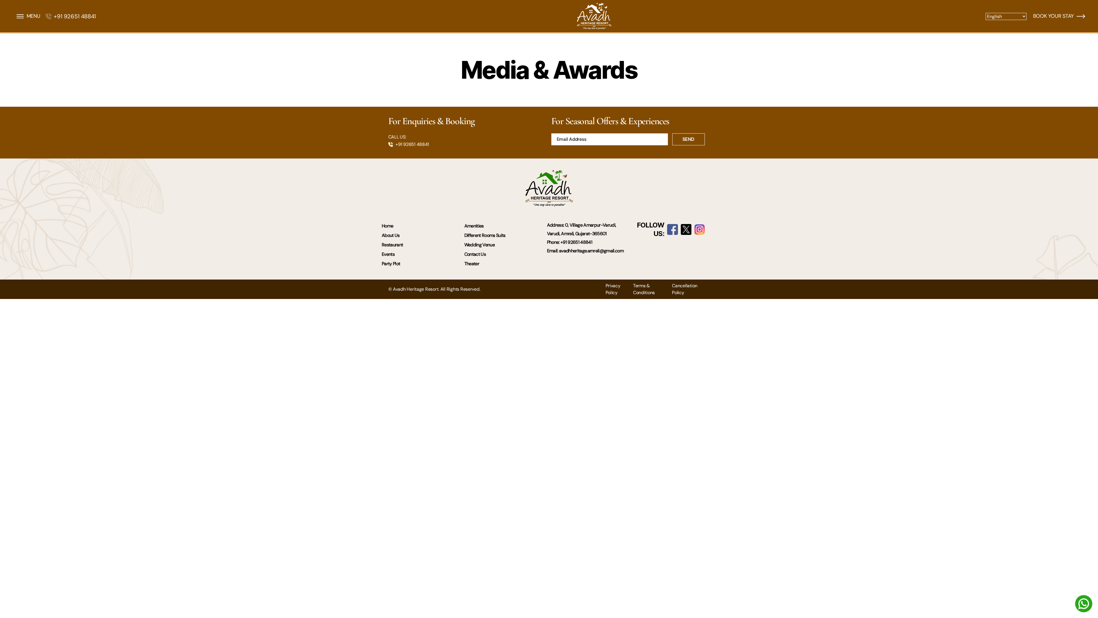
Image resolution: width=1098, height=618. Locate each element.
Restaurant (392, 245)
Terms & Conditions (644, 289)
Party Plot (391, 264)
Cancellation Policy (684, 289)
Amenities (474, 226)
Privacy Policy (613, 289)
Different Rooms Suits (485, 235)
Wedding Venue (479, 245)
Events (388, 254)
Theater (471, 264)
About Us (391, 235)
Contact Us (475, 254)
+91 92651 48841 (75, 16)
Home (387, 226)
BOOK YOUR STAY (1053, 16)
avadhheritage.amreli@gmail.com (591, 251)
